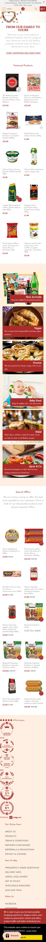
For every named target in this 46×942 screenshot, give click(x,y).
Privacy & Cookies (15, 854)
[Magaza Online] (23, 8)
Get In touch (12, 881)
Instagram (11, 908)
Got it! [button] (23, 937)
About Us (10, 832)
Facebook (10, 904)
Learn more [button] (31, 931)
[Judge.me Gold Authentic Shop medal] (19, 779)
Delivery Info (32, 53)
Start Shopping (15, 53)
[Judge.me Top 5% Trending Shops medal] (19, 808)
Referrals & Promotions (19, 850)
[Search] (36, 9)
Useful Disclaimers (16, 877)
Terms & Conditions (16, 841)
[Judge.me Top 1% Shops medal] (19, 794)
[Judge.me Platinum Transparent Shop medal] (19, 746)
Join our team (13, 890)
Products (10, 836)
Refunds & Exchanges (17, 845)
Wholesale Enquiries (17, 886)
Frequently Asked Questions (22, 868)
